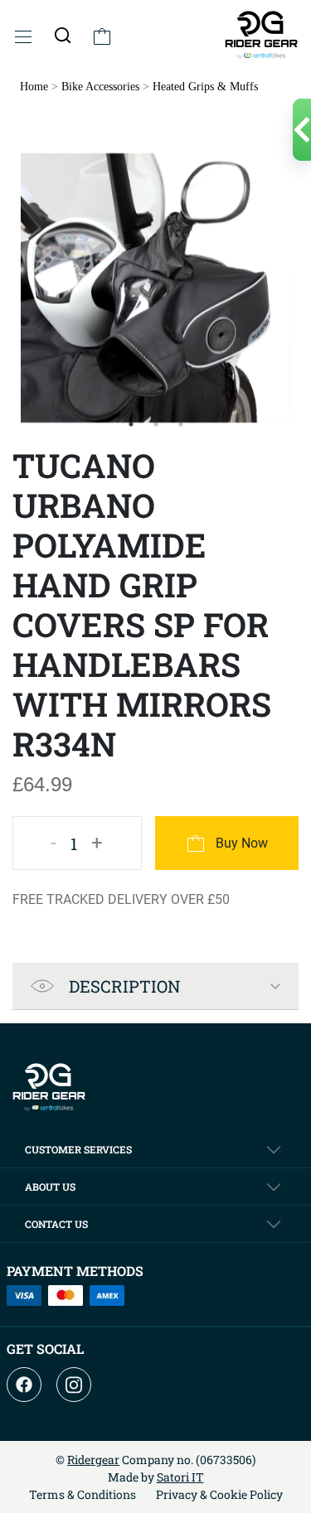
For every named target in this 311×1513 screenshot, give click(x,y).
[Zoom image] (155, 288)
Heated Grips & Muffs (205, 86)
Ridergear (93, 1459)
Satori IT (180, 1477)
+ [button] (97, 842)
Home (34, 86)
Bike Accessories (100, 86)
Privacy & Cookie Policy (219, 1494)
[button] (62, 35)
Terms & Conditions (82, 1494)
